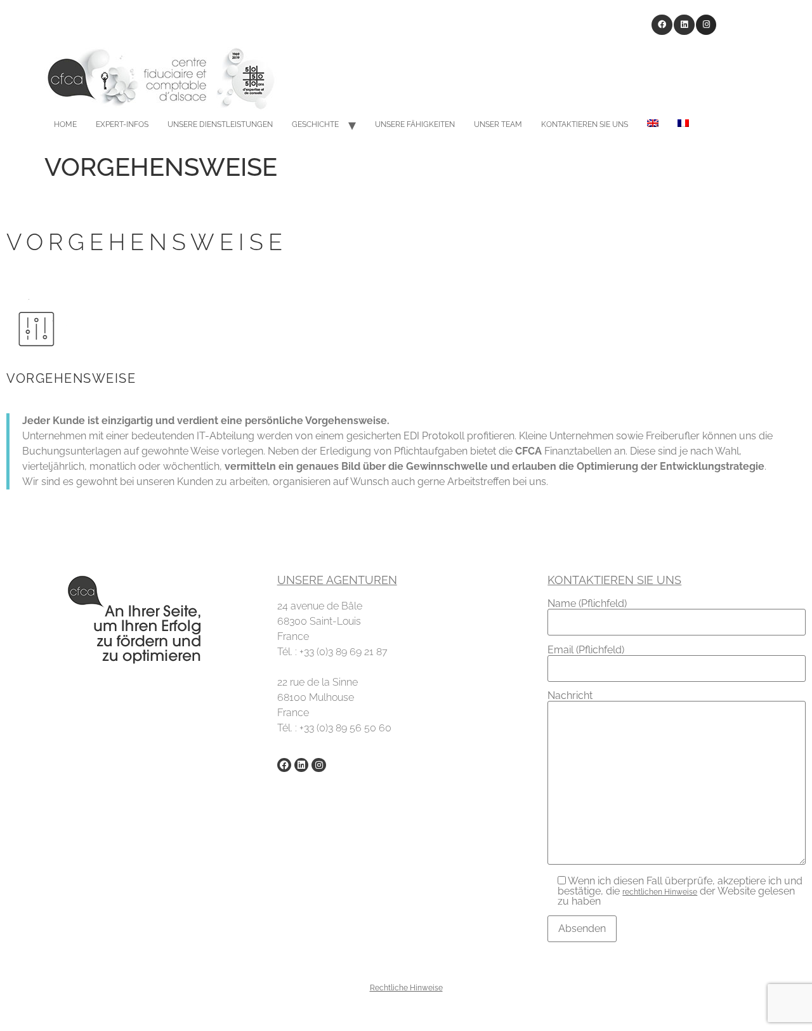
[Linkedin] (684, 25)
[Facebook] (662, 25)
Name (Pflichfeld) (587, 604)
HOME (65, 124)
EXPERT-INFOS (122, 124)
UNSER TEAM (498, 124)
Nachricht (570, 696)
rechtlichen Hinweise (659, 892)
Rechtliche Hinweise (406, 987)
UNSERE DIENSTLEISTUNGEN (220, 124)
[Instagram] (706, 25)
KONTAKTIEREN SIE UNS (584, 124)
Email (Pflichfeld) (585, 650)
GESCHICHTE (315, 124)
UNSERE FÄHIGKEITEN (415, 124)
